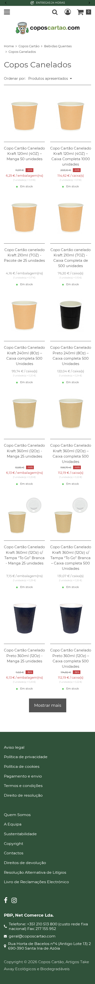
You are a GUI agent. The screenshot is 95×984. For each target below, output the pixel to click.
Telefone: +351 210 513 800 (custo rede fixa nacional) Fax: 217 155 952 (48, 926)
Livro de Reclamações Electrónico (36, 882)
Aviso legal (14, 747)
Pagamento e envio (23, 776)
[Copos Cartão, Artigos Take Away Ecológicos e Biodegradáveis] (48, 27)
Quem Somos (17, 814)
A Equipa (12, 824)
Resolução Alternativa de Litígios (35, 872)
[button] (89, 3)
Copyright (13, 843)
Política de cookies (21, 766)
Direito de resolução (23, 795)
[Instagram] (14, 901)
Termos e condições (23, 785)
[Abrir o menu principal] (7, 12)
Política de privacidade (26, 756)
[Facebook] (6, 901)
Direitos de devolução (25, 862)
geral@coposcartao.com (32, 936)
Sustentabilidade (20, 834)
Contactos (13, 853)
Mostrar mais (47, 705)
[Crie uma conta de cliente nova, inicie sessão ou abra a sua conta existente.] (68, 12)
